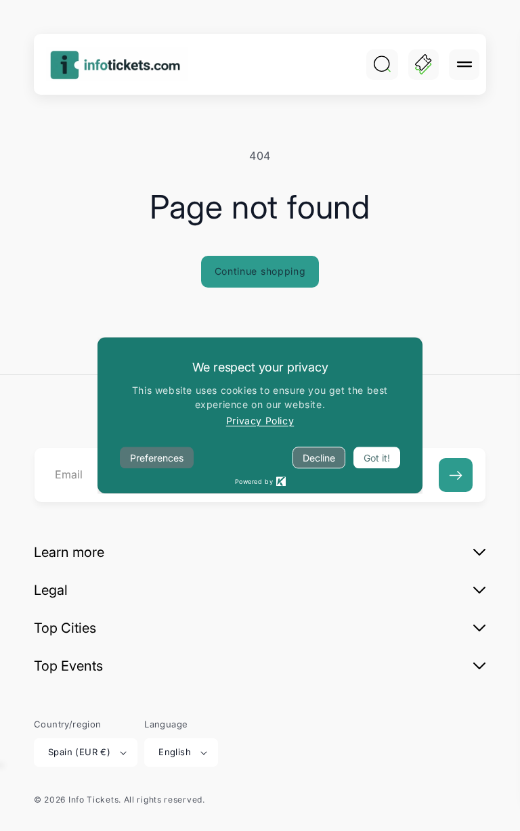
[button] (464, 64)
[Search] (382, 64)
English (174, 751)
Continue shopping (260, 271)
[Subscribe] (456, 475)
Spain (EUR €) (79, 751)
